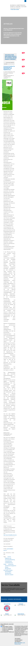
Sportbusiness (8, 573)
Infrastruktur (10, 564)
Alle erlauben (17, 638)
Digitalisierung (8, 558)
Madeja (6, 567)
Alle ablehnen (17, 641)
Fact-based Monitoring (10, 559)
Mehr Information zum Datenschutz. (20, 643)
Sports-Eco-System (9, 574)
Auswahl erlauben (18, 640)
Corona (9, 556)
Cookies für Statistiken (7, 628)
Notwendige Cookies (7, 626)
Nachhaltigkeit (8, 571)
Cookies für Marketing (7, 629)
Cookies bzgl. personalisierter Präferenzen (7, 631)
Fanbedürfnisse (8, 561)
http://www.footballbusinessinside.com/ (12, 535)
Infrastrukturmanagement (10, 565)
